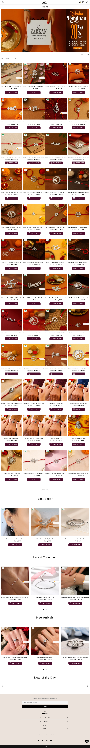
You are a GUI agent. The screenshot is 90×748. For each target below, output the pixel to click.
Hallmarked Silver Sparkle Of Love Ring (75, 657)
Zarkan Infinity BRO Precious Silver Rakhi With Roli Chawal (11, 86)
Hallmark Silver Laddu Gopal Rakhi (11, 473)
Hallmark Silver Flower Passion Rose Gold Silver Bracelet (75, 597)
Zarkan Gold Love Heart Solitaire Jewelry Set (15, 538)
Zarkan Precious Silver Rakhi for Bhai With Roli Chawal (11, 122)
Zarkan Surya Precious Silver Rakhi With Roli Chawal (56, 227)
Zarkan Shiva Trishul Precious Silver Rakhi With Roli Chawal (34, 122)
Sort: (2, 58)
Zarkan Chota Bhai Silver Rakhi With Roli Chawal (78, 262)
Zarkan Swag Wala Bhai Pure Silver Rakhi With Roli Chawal (56, 297)
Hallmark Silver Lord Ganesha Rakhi (34, 438)
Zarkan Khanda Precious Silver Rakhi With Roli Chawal (78, 157)
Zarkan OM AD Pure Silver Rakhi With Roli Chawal (11, 192)
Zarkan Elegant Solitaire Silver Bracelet (45, 597)
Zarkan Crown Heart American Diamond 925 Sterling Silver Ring (45, 538)
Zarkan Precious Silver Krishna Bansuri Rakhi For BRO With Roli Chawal (56, 368)
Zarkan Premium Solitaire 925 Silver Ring (45, 657)
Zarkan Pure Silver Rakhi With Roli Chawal (11, 403)
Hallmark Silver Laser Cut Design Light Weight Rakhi (78, 473)
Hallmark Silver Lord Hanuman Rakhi (78, 403)
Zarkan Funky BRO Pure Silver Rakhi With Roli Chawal (11, 368)
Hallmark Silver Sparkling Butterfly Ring (15, 657)
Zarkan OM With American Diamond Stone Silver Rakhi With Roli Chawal (34, 157)
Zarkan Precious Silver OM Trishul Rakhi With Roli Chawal (56, 333)
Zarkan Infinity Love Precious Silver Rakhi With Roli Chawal (11, 333)
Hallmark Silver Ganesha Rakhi (11, 438)
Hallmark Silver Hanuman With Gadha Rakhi (33, 403)
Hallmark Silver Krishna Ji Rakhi (78, 438)
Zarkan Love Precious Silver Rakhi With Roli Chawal (56, 262)
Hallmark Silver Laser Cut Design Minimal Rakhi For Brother (56, 473)
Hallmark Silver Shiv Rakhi (56, 438)
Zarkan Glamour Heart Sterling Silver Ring (75, 538)
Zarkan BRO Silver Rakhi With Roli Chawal (34, 368)
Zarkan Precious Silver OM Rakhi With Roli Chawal (78, 122)
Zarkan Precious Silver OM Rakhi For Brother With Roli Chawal (78, 333)
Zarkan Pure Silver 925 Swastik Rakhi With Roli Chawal (11, 297)
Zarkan (45, 2)
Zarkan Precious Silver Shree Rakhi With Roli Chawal (56, 192)
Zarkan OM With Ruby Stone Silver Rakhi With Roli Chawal (11, 157)
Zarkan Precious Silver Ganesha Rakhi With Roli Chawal (56, 122)
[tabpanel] (15, 587)
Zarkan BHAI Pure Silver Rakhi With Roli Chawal (34, 192)
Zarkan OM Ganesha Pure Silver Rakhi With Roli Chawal (78, 368)
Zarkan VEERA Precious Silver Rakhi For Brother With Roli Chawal (34, 297)
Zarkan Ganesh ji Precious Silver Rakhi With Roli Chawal (34, 333)
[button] (17, 78)
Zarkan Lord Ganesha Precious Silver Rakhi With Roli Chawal (34, 86)
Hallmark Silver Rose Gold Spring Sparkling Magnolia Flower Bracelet (15, 597)
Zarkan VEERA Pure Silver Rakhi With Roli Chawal (56, 157)
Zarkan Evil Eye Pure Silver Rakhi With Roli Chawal (11, 262)
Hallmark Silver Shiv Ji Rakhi (56, 403)
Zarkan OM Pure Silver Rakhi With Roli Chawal (34, 227)
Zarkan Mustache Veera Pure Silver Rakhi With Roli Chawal (78, 192)
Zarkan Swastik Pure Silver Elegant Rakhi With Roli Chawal (78, 86)
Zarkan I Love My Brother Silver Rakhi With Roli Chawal (56, 86)
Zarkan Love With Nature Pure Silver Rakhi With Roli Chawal (11, 227)
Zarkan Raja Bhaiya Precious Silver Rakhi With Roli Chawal (78, 227)
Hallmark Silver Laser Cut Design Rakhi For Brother (34, 473)
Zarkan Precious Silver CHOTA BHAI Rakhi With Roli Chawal (34, 262)
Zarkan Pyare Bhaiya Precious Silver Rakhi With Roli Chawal (78, 297)
